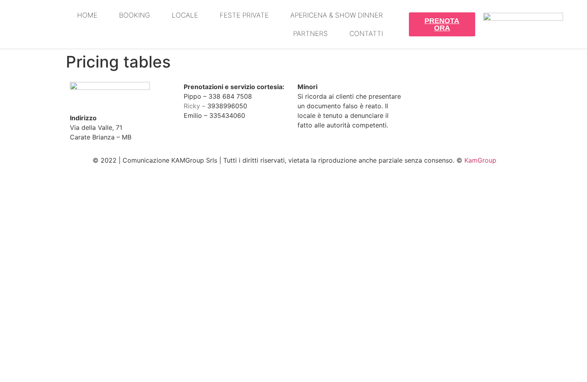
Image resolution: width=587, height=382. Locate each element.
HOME (87, 15)
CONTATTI (366, 34)
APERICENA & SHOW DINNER (336, 15)
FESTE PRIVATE (244, 15)
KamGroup (480, 160)
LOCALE (185, 15)
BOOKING (134, 15)
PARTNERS (310, 34)
